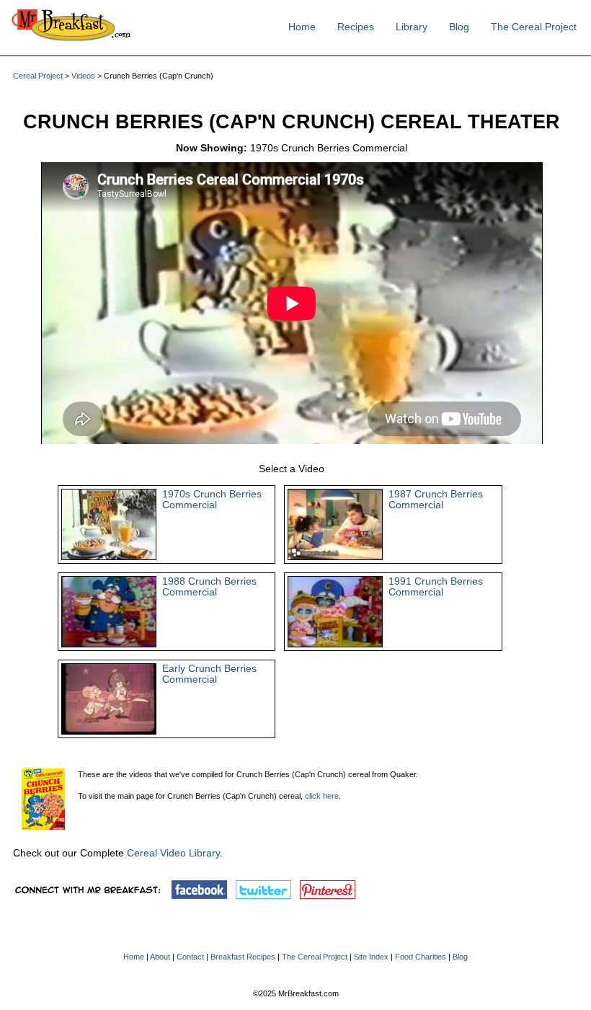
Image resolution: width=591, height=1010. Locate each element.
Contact (190, 956)
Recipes (355, 27)
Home (302, 27)
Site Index (371, 956)
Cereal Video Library (173, 853)
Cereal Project (38, 75)
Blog (459, 27)
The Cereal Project (534, 27)
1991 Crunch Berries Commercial (435, 587)
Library (411, 27)
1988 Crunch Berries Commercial (209, 587)
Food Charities (420, 956)
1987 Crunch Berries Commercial (435, 499)
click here (322, 796)
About (160, 956)
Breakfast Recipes (242, 956)
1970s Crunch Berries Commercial (212, 499)
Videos (83, 75)
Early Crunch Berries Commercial (209, 674)
